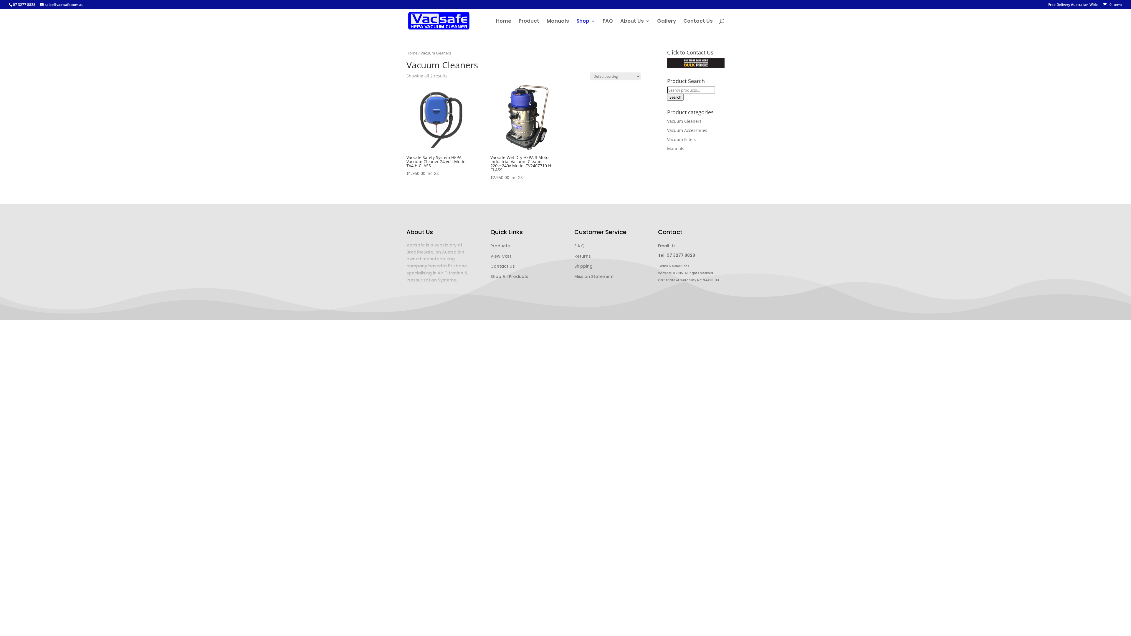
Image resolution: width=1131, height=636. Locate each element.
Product (529, 21)
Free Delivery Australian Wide (1073, 5)
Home (503, 21)
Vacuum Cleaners (684, 121)
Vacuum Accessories (687, 130)
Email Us (667, 246)
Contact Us (698, 21)
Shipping (583, 266)
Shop (582, 21)
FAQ (608, 21)
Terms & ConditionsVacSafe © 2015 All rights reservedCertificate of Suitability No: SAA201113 (688, 273)
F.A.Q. (580, 246)
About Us (632, 21)
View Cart (500, 256)
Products (500, 246)
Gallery (666, 21)
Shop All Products (509, 276)
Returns (582, 256)
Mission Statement (594, 276)
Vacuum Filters (681, 139)
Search (675, 97)
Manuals (558, 21)
